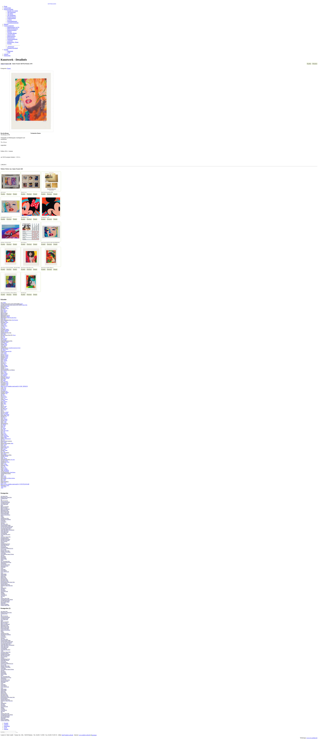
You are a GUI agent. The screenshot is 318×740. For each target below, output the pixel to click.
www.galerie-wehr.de (84, 735)
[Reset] (17, 732)
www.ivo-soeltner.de (311, 738)
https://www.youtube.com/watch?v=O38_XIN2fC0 (14, 386)
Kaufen (309, 63)
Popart (9, 68)
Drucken (314, 63)
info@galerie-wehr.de (52, 3)
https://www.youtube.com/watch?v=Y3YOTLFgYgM (15, 484)
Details (15, 194)
